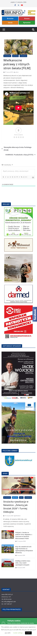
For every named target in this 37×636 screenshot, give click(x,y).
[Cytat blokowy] (17, 177)
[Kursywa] (5, 177)
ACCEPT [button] (28, 633)
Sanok (10, 23)
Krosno (27, 18)
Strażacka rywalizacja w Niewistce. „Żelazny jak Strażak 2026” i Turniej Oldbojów (15, 506)
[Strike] (10, 177)
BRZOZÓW (15, 497)
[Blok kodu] (19, 177)
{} (23, 177)
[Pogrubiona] (3, 177)
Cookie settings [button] (18, 633)
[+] (26, 177)
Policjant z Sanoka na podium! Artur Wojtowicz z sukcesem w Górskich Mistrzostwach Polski (23, 535)
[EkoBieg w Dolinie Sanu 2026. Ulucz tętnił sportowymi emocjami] (8, 564)
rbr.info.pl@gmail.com (9, 601)
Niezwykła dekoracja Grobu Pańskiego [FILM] (17, 148)
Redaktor (18, 516)
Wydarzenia (23, 56)
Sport (21, 497)
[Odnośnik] (21, 177)
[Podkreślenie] (8, 177)
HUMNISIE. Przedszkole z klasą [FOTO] (19, 155)
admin (16, 72)
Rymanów (26, 23)
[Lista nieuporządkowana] (15, 177)
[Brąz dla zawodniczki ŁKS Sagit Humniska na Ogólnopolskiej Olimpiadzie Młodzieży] (8, 551)
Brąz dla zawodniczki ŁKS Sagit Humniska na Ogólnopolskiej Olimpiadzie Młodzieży (24, 549)
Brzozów (10, 18)
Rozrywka (15, 56)
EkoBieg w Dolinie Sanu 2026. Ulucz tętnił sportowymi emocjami (22, 563)
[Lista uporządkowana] (12, 177)
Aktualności (7, 56)
